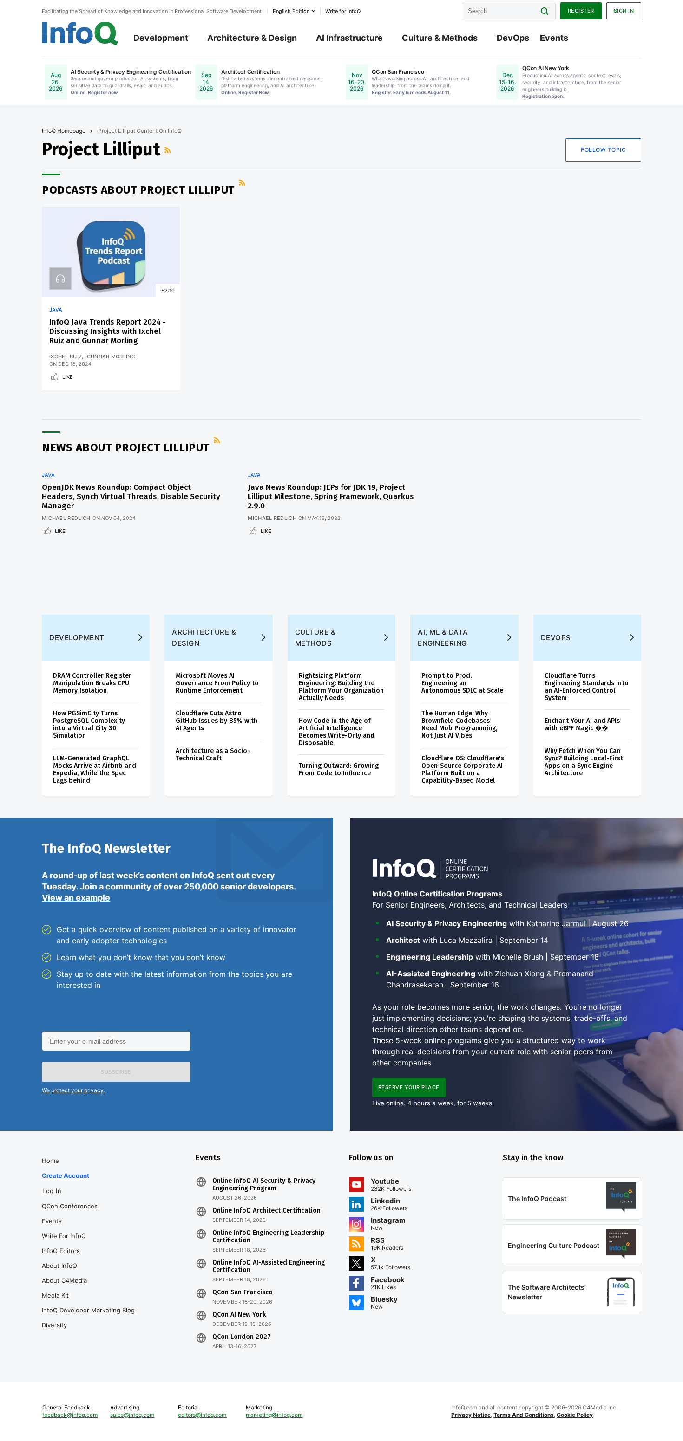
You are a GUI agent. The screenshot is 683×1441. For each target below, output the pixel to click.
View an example (76, 897)
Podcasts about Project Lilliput (138, 189)
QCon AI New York (239, 1314)
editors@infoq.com (202, 1414)
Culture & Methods (440, 38)
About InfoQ (59, 1265)
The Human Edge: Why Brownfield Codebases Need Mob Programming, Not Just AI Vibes (459, 724)
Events (554, 38)
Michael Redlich (66, 518)
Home (50, 1160)
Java (55, 309)
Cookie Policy (575, 1414)
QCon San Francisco (242, 1292)
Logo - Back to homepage (80, 33)
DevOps (513, 38)
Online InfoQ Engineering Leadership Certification (268, 1236)
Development (160, 38)
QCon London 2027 (241, 1337)
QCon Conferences (70, 1206)
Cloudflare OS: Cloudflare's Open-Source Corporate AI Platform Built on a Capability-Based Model (462, 769)
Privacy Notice (471, 1414)
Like (67, 377)
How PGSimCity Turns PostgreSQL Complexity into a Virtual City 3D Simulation (89, 724)
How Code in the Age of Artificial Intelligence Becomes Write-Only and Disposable (336, 732)
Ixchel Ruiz (65, 356)
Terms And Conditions (523, 1414)
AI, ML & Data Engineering (443, 638)
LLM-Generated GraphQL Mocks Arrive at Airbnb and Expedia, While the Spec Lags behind (94, 769)
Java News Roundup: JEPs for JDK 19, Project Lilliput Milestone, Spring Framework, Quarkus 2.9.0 (331, 496)
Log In (51, 1190)
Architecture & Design (252, 38)
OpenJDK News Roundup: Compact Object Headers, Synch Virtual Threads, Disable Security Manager (131, 496)
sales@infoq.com (132, 1414)
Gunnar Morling (111, 356)
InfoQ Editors (61, 1250)
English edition (291, 11)
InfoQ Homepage (63, 130)
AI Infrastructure (349, 38)
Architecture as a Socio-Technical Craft (213, 754)
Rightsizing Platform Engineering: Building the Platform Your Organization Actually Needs (341, 687)
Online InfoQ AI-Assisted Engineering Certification (268, 1266)
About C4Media (64, 1280)
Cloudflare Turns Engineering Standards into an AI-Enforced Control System (587, 687)
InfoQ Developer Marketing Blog (88, 1310)
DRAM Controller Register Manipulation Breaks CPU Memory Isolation (92, 683)
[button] (116, 1072)
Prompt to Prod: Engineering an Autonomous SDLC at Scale (462, 683)
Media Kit (55, 1295)
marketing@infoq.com (274, 1414)
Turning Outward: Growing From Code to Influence (339, 769)
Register (581, 10)
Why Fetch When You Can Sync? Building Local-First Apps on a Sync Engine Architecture (584, 762)
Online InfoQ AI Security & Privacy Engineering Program (263, 1184)
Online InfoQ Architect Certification (266, 1210)
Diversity (54, 1325)
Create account (65, 1175)
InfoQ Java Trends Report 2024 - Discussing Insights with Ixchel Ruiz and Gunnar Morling (107, 331)
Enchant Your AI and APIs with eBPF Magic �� (582, 724)
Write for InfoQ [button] (343, 11)
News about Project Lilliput (126, 447)
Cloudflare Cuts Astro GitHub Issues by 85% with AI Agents (216, 720)
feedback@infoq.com (70, 1414)
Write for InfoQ (64, 1236)
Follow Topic (603, 149)
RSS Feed (168, 150)
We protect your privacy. (73, 1090)
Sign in (624, 10)
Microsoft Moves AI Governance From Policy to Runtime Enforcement (217, 683)
